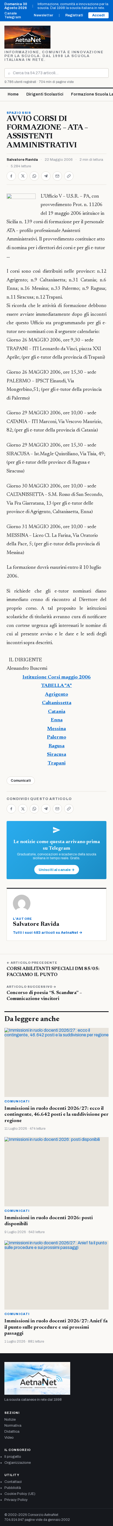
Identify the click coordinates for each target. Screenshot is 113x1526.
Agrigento (56, 694)
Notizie (10, 1419)
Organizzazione (17, 1463)
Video (9, 1437)
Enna (57, 720)
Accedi (98, 15)
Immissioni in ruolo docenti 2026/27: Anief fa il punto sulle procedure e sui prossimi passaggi (56, 1327)
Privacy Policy (16, 1500)
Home (13, 94)
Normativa (12, 1425)
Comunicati (21, 781)
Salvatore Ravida (22, 160)
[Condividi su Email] (57, 176)
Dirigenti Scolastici (44, 94)
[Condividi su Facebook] (11, 176)
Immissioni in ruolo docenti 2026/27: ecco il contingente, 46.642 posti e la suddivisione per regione (56, 1114)
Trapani (57, 763)
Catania (56, 711)
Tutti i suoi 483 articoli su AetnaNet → (47, 933)
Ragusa (56, 746)
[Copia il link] (69, 176)
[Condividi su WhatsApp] (34, 176)
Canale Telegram (12, 15)
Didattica (11, 1431)
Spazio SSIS (19, 112)
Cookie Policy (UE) (19, 1494)
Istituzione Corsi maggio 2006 (56, 677)
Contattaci (13, 1482)
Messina (56, 729)
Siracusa (56, 754)
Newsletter (43, 15)
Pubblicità (12, 1488)
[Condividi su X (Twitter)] (22, 176)
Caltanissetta (56, 703)
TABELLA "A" (56, 685)
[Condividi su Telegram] (45, 176)
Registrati (74, 15)
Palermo (56, 737)
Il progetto (12, 1457)
